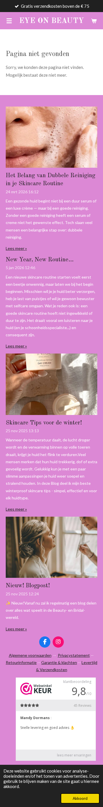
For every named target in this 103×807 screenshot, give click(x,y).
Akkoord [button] (80, 798)
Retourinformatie (21, 662)
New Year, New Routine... (40, 260)
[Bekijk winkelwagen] (94, 20)
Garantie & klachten (59, 662)
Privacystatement (74, 655)
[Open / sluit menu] (9, 20)
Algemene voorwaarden (30, 655)
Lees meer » (16, 248)
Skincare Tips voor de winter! (44, 423)
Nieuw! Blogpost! (28, 586)
